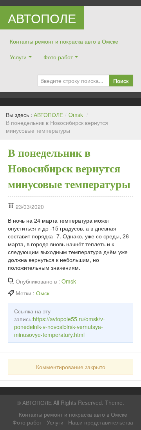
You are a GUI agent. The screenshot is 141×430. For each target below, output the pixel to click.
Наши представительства (100, 422)
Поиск (120, 80)
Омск (42, 293)
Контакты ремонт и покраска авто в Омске (64, 41)
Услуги (18, 57)
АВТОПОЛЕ (42, 18)
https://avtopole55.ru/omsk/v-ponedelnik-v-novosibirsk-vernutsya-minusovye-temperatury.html (59, 327)
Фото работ (58, 57)
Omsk (76, 115)
